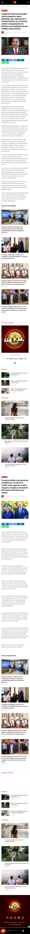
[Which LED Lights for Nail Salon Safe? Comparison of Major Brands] (15, 431)
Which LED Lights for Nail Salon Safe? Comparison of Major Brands (16, 441)
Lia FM (7, 32)
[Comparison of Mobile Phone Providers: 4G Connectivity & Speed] (15, 408)
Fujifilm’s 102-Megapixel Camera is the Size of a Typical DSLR (19, 390)
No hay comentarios (22, 32)
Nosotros (6, 922)
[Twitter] (13, 60)
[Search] (28, 2)
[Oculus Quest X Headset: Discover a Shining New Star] (5, 375)
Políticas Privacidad (15, 924)
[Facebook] (5, 60)
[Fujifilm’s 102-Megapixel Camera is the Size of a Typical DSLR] (5, 391)
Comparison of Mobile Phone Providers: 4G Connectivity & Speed (14, 418)
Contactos (21, 922)
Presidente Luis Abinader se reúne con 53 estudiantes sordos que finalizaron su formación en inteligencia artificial (14, 256)
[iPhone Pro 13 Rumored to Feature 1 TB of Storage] (5, 383)
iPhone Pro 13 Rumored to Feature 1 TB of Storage (19, 382)
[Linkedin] (20, 60)
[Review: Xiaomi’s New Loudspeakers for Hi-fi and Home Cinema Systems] (15, 455)
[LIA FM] (15, 2)
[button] (15, 363)
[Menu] (2, 2)
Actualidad (4, 10)
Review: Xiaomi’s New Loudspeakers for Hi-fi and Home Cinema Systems (16, 465)
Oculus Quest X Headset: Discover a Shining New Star (19, 374)
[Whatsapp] (5, 63)
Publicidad (14, 922)
